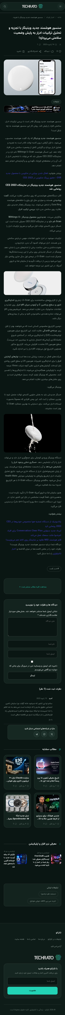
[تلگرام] (37, 734)
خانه (59, 17)
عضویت (32, 990)
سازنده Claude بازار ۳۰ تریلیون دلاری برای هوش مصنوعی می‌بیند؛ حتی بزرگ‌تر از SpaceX (18, 782)
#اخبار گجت (54, 568)
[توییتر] (52, 734)
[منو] (60, 6)
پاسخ (50, 719)
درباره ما (41, 939)
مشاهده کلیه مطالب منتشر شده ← (33, 587)
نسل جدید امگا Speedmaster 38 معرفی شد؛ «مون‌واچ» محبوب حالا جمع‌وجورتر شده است (17, 820)
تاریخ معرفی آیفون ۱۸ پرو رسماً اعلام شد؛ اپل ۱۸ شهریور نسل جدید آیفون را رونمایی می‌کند (47, 782)
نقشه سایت (19, 939)
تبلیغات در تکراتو (54, 939)
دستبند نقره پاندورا (48, 894)
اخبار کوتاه (50, 17)
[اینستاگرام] (44, 734)
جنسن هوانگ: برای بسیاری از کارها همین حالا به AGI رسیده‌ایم (47, 819)
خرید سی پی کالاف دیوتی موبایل (43, 901)
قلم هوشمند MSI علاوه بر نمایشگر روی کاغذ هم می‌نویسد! (33, 540)
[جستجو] (5, 6)
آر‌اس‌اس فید (56, 946)
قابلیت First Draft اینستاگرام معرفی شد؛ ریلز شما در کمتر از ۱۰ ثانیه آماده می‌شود (40, 861)
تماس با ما (31, 939)
